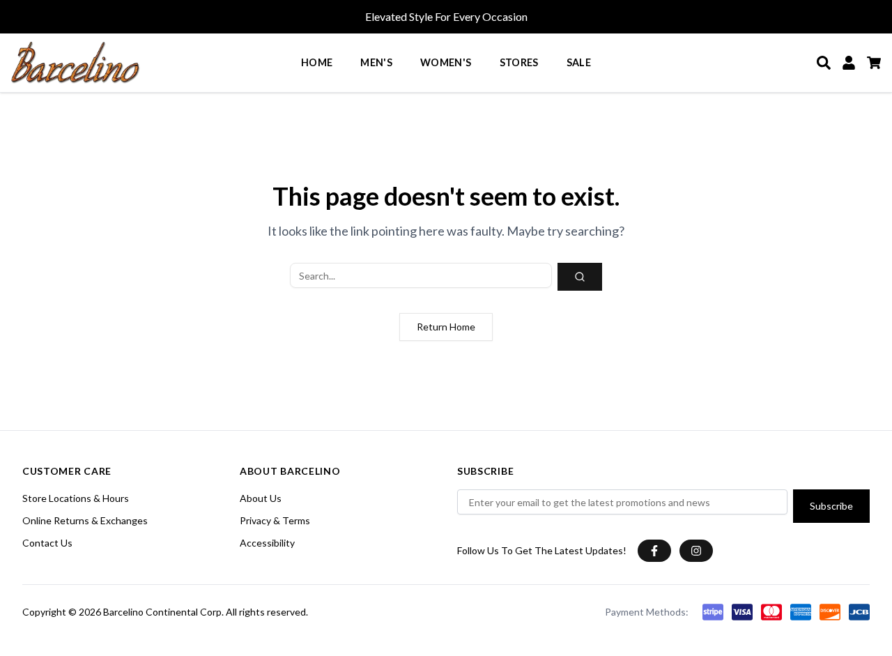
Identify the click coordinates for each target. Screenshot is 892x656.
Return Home (446, 327)
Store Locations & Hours (75, 498)
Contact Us (47, 543)
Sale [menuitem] (579, 62)
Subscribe (831, 506)
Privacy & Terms (275, 520)
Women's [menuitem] (446, 62)
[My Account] (849, 63)
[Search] (824, 63)
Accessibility (267, 543)
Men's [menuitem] (376, 62)
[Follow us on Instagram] (696, 551)
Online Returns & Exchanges (85, 520)
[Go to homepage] (75, 63)
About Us (261, 498)
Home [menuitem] (316, 62)
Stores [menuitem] (519, 62)
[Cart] (874, 63)
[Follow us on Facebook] (654, 551)
